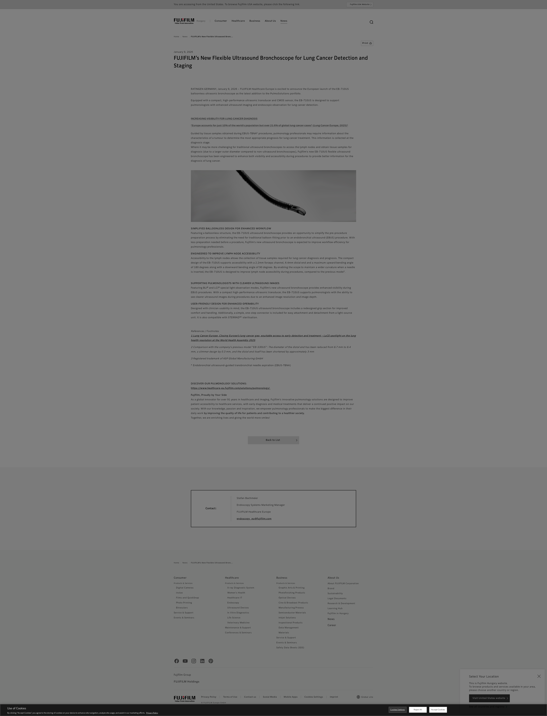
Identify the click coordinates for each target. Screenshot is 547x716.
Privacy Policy (152, 713)
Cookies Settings (397, 710)
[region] (273, 710)
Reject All (418, 710)
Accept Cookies (438, 710)
